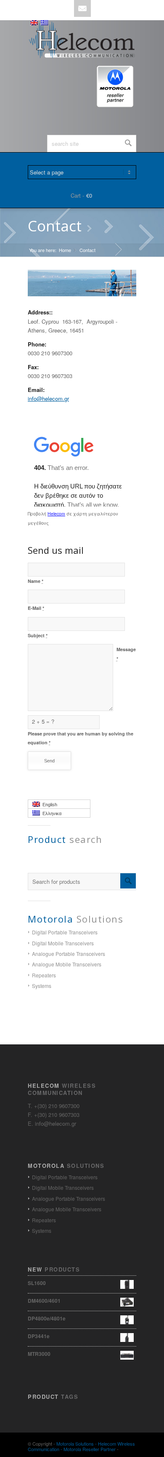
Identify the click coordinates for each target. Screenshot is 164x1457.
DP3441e (39, 1336)
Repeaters (44, 975)
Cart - (77, 195)
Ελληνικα (50, 813)
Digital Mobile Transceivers (63, 943)
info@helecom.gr (48, 398)
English (48, 804)
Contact (55, 226)
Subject (38, 635)
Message (126, 653)
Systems (41, 985)
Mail (82, 8)
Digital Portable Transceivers (65, 932)
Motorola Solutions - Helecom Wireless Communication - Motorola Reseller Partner (81, 1446)
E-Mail (36, 608)
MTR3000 (39, 1354)
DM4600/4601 (44, 1300)
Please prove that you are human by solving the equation (80, 738)
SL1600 (37, 1283)
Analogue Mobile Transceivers (66, 964)
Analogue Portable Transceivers (68, 953)
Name (35, 581)
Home (65, 250)
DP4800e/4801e (47, 1318)
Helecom (56, 513)
